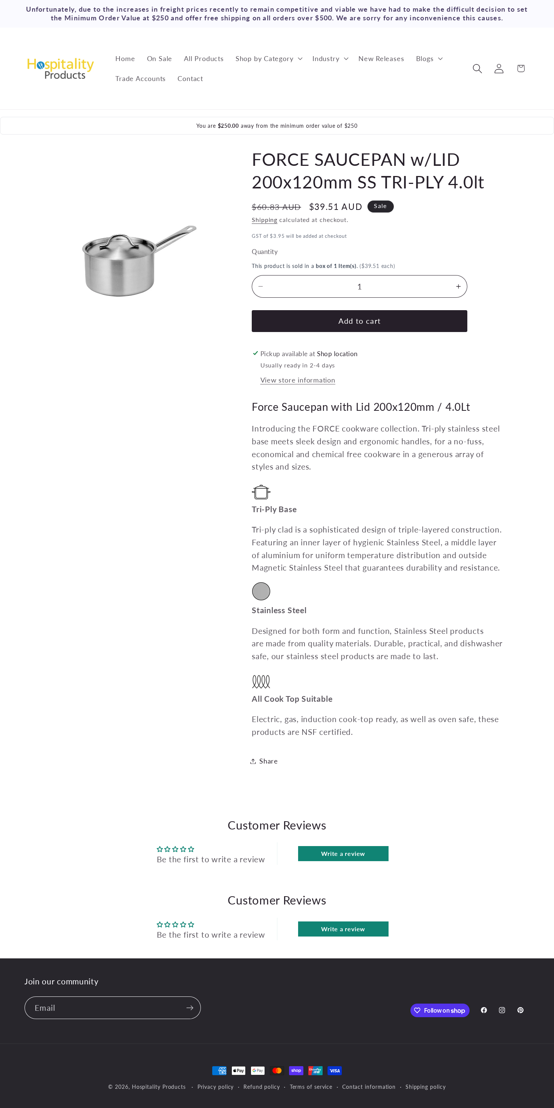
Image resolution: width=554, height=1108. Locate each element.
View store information (297, 380)
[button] (268, 58)
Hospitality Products (159, 1087)
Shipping (264, 219)
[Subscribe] (189, 1007)
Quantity (265, 252)
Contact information (369, 1087)
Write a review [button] (343, 853)
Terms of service (311, 1087)
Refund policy (261, 1087)
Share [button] (268, 761)
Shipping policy (426, 1087)
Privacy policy (215, 1087)
